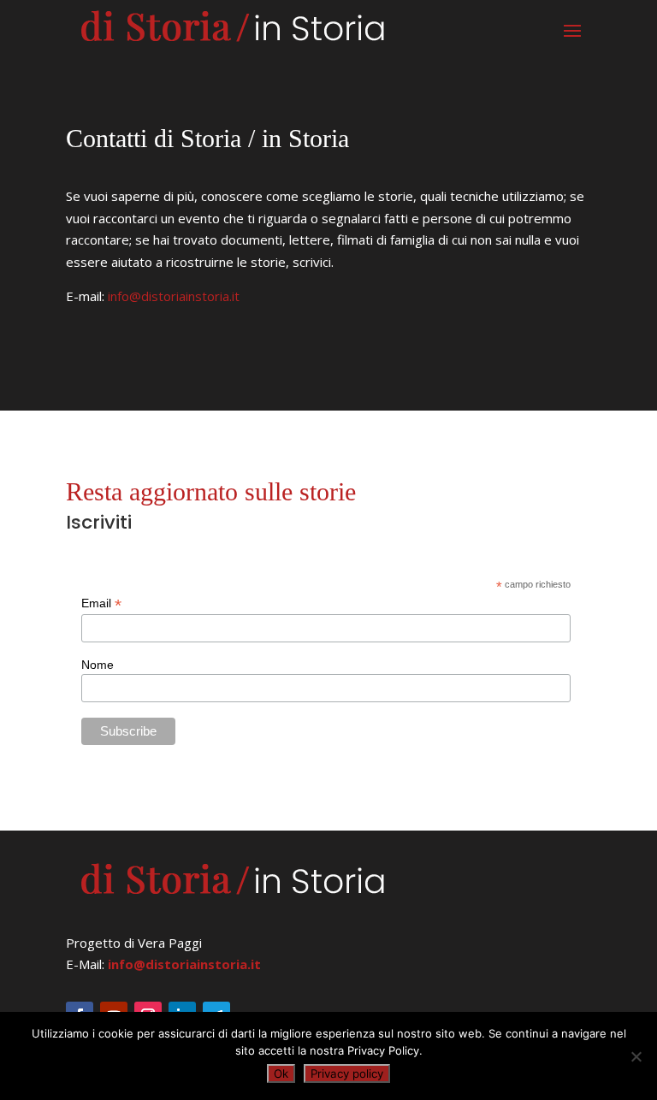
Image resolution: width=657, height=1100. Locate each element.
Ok (281, 1073)
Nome (97, 664)
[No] (635, 1056)
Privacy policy (347, 1073)
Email (101, 603)
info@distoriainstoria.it (174, 296)
